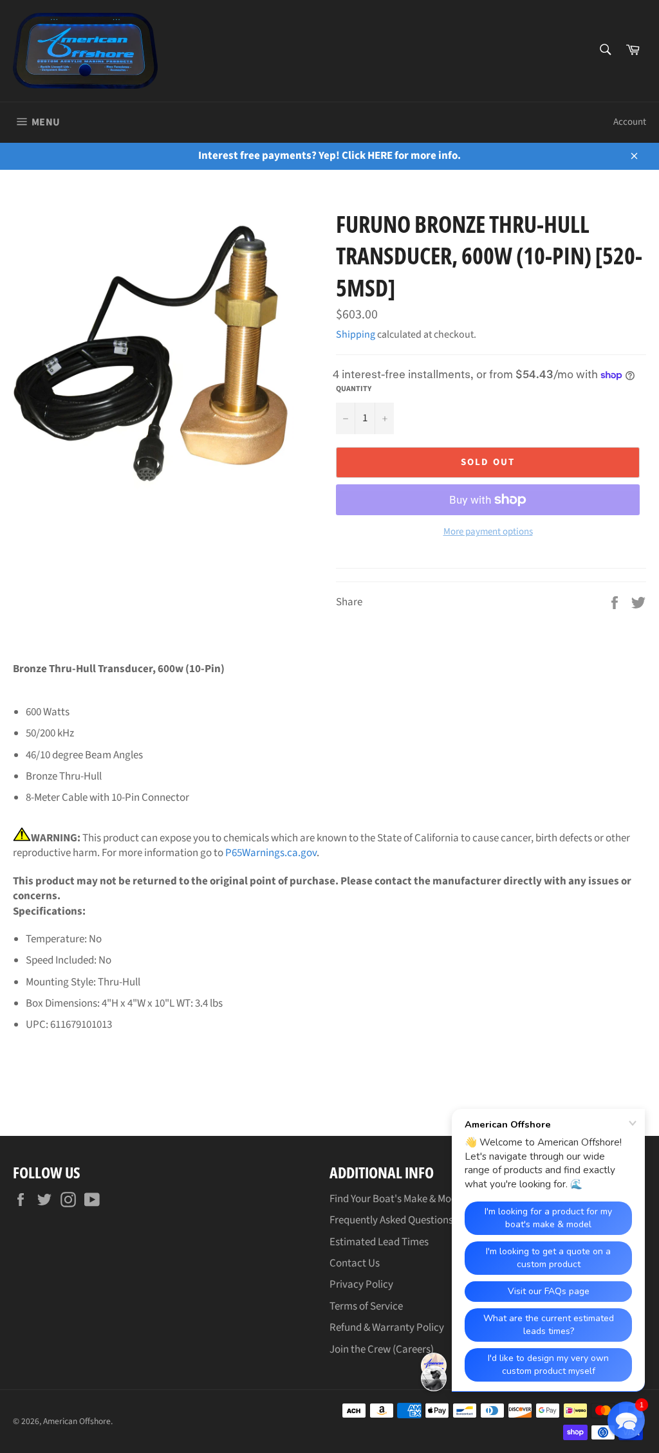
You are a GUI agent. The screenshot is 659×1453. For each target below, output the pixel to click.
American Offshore (77, 1421)
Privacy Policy (361, 1284)
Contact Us (355, 1263)
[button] (626, 1420)
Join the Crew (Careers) (382, 1349)
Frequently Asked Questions (391, 1220)
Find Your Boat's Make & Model (397, 1199)
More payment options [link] (488, 531)
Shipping (355, 334)
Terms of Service (366, 1306)
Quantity (353, 389)
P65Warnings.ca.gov (271, 853)
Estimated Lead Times (379, 1242)
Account (629, 122)
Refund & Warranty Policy (387, 1327)
